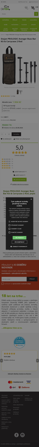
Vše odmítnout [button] (19, 242)
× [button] (31, 199)
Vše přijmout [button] (19, 237)
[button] (19, 246)
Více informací (24, 217)
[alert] (19, 223)
